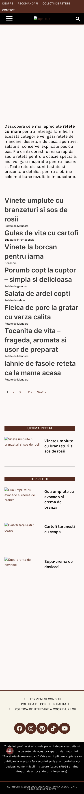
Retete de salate (14, 300)
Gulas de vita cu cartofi (41, 233)
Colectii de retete (56, 3)
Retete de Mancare (16, 225)
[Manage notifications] (9, 750)
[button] (77, 18)
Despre (7, 3)
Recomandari (28, 3)
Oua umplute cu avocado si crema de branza (59, 499)
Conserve (10, 263)
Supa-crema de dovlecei (58, 564)
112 (30, 392)
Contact (8, 10)
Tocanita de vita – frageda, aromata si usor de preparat (35, 340)
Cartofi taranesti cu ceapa (59, 529)
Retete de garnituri (16, 286)
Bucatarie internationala (19, 239)
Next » (41, 392)
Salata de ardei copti (37, 293)
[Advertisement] (42, 75)
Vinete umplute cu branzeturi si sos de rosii (36, 209)
